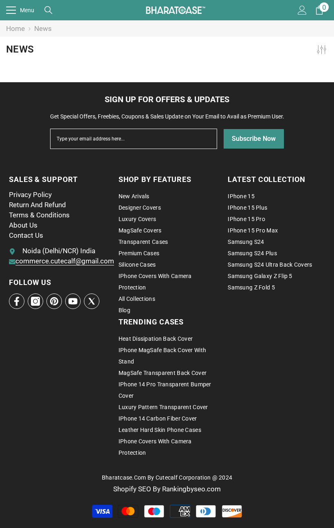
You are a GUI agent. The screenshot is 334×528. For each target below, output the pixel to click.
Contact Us (26, 235)
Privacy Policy (30, 195)
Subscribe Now (254, 138)
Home (15, 28)
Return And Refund (37, 205)
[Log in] (302, 10)
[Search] (48, 10)
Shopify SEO (133, 489)
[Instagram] (35, 301)
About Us (23, 225)
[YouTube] (73, 301)
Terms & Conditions (39, 215)
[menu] (11, 10)
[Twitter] (91, 301)
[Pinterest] (54, 301)
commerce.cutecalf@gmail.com (64, 261)
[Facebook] (16, 301)
